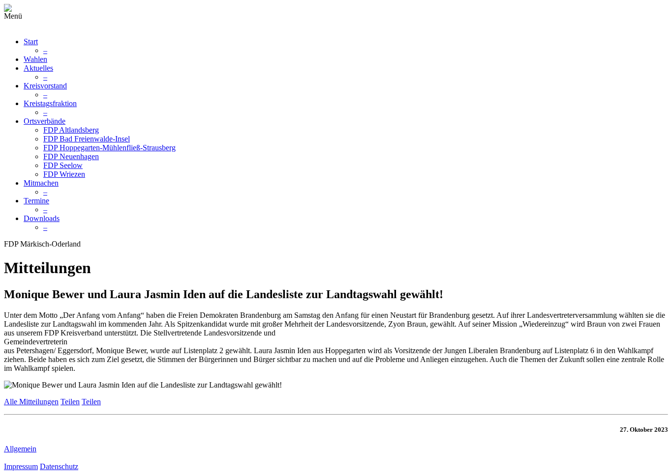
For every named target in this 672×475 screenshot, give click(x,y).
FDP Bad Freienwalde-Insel (86, 139)
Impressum (21, 466)
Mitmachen (41, 183)
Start (31, 41)
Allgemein (20, 449)
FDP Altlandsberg (71, 130)
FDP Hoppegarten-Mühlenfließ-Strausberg (109, 147)
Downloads (42, 218)
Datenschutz (59, 466)
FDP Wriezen (64, 174)
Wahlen (35, 59)
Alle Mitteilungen (31, 401)
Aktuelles (38, 68)
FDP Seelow (63, 165)
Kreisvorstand (45, 86)
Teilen (70, 401)
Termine (36, 200)
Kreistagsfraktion (50, 103)
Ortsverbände (44, 121)
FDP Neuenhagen (71, 156)
